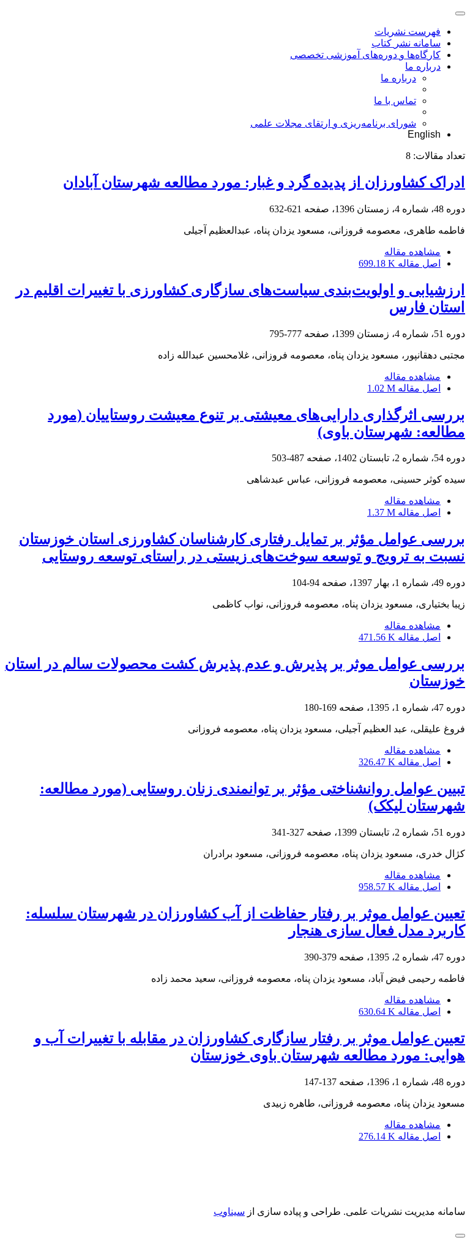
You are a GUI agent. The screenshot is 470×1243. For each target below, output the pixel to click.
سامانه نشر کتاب (406, 43)
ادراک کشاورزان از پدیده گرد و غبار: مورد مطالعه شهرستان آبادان (264, 182)
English (424, 134)
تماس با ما (395, 100)
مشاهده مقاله (412, 252)
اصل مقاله (400, 263)
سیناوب (229, 1211)
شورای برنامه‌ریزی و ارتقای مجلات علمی (333, 123)
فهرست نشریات (408, 31)
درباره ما (423, 66)
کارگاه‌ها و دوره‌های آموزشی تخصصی (365, 55)
